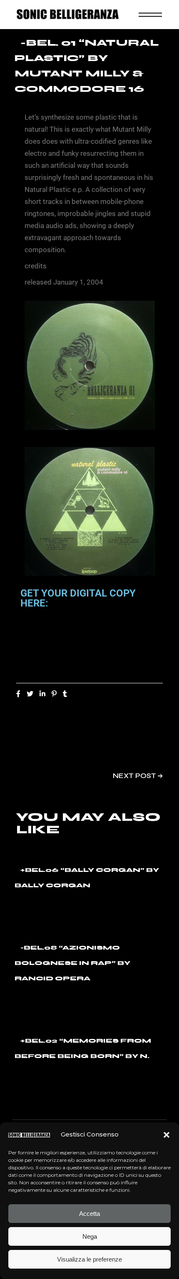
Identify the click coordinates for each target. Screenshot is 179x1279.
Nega (89, 1236)
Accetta (89, 1213)
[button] (166, 1135)
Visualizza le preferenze (89, 1259)
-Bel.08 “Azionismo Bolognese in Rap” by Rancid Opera (72, 963)
